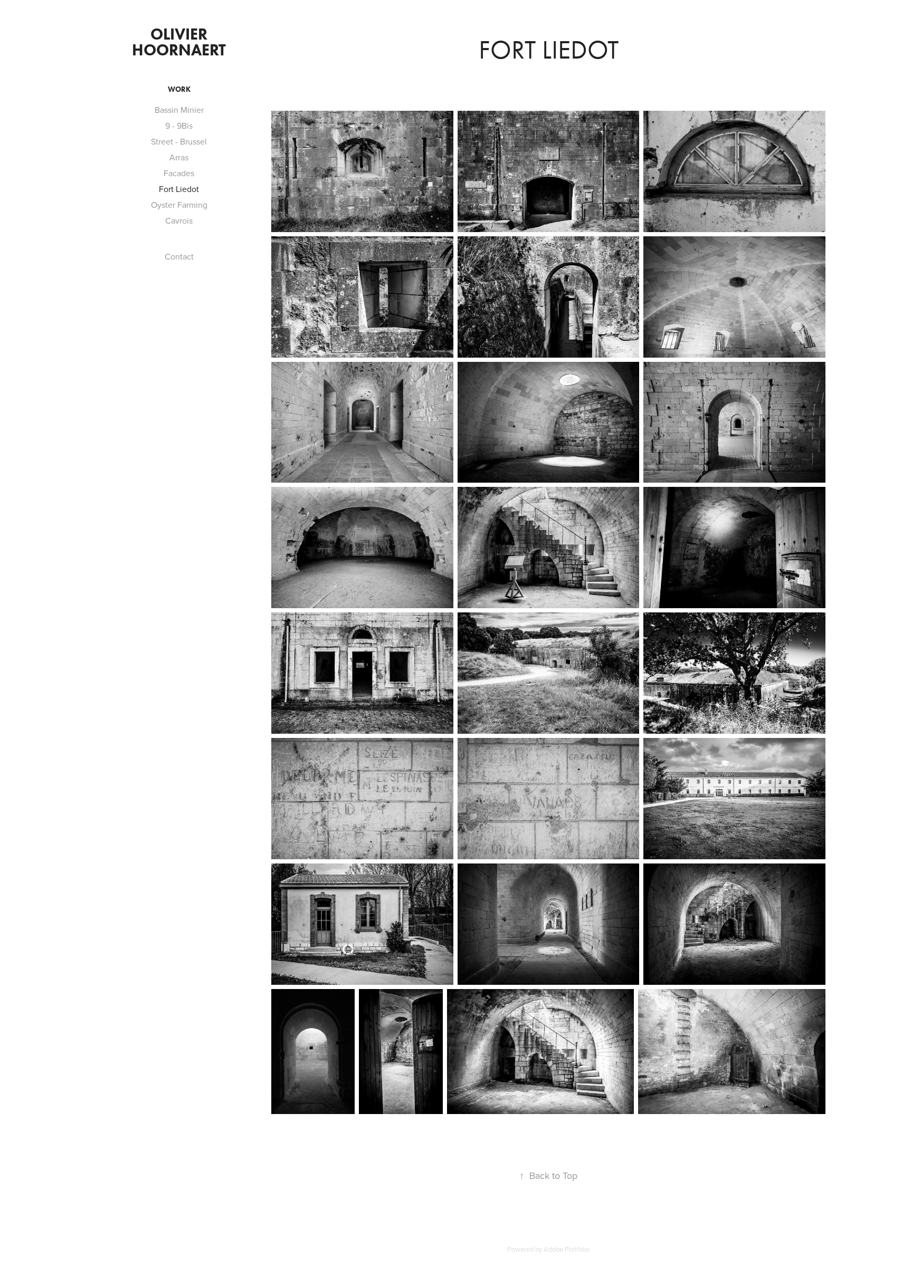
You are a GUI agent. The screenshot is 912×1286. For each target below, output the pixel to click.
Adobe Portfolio (567, 1249)
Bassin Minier (179, 110)
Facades (179, 173)
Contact (179, 256)
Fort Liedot (179, 189)
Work (179, 89)
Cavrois (179, 220)
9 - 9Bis (179, 125)
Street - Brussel (179, 141)
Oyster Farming (179, 204)
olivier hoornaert (179, 42)
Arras (178, 157)
